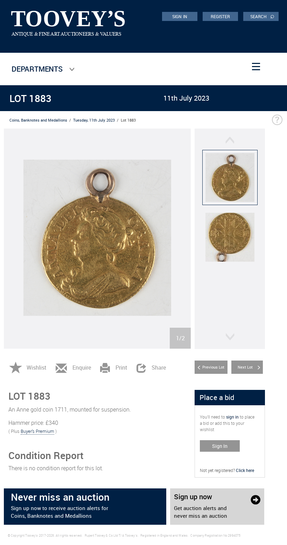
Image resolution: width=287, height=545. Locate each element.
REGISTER (220, 16)
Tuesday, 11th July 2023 (94, 120)
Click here (245, 470)
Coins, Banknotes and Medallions (38, 120)
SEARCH (262, 16)
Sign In (219, 446)
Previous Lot (213, 367)
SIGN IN (179, 16)
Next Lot (245, 367)
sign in (232, 417)
